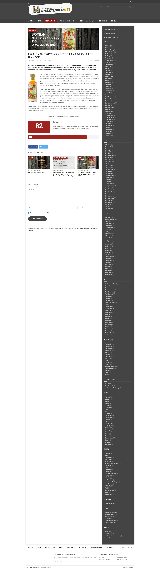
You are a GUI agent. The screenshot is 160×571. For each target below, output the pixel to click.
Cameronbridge (110, 103)
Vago (106, 538)
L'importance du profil (111, 37)
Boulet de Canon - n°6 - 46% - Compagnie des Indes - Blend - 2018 (87, 174)
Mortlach (108, 272)
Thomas (49, 60)
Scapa (107, 304)
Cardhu (107, 109)
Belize (107, 401)
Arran (107, 62)
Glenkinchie (108, 190)
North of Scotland (110, 284)
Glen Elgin (108, 153)
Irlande (107, 362)
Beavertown (108, 457)
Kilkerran (108, 236)
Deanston (108, 131)
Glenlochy (108, 194)
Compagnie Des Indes (60, 158)
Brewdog (108, 461)
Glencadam (108, 173)
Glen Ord (107, 163)
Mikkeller (108, 486)
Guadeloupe (49, 65)
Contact (114, 21)
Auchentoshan (109, 64)
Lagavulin (108, 244)
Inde (106, 360)
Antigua (107, 397)
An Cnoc (107, 54)
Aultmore (108, 68)
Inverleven (108, 229)
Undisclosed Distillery (112, 388)
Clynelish (108, 113)
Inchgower (108, 223)
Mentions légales (105, 559)
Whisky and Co (33, 567)
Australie (108, 350)
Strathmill (108, 314)
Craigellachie (109, 119)
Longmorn (108, 260)
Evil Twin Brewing (110, 473)
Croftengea (108, 121)
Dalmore (107, 127)
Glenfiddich (108, 184)
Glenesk (107, 179)
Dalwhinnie (108, 129)
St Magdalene (109, 308)
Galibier (107, 478)
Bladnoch (108, 86)
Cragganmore (109, 117)
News (39, 21)
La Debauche (109, 480)
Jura (106, 231)
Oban (106, 286)
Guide (61, 21)
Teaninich (108, 322)
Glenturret (108, 204)
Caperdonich (109, 107)
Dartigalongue (109, 503)
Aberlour (107, 48)
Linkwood (108, 250)
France (107, 358)
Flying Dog (108, 476)
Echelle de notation (110, 33)
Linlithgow (108, 252)
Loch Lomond (109, 256)
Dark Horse (108, 469)
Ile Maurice (108, 423)
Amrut (31, 158)
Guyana (107, 419)
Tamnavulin (108, 320)
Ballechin (108, 72)
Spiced (107, 440)
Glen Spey (108, 167)
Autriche (107, 352)
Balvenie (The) (109, 76)
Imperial (107, 221)
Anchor (107, 455)
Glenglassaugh (109, 186)
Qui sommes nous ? (99, 21)
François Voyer (109, 516)
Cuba (106, 409)
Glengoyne (108, 188)
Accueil (30, 21)
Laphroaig (108, 246)
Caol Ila (107, 105)
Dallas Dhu (108, 125)
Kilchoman (108, 234)
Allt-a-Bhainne (109, 52)
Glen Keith (108, 159)
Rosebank (108, 300)
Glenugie (108, 206)
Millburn (107, 268)
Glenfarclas (108, 181)
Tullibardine (108, 333)
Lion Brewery (109, 484)
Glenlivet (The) (109, 192)
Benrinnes (108, 82)
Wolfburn (108, 335)
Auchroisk (108, 66)
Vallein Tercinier (110, 522)
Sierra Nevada (109, 490)
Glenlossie (108, 196)
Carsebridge (109, 111)
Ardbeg (107, 56)
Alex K (131, 567)
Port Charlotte (109, 292)
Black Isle (108, 459)
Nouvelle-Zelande (110, 366)
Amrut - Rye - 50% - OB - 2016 (37, 172)
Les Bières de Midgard (112, 482)
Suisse (107, 372)
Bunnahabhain (109, 99)
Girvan (107, 149)
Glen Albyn (108, 151)
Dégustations (50, 21)
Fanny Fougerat (110, 514)
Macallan (108, 264)
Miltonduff (108, 270)
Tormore (108, 331)
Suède (107, 370)
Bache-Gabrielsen (110, 512)
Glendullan (108, 177)
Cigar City (108, 467)
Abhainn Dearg (109, 50)
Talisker (107, 316)
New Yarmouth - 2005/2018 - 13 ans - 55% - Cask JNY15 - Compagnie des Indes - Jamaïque (63, 174)
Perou (107, 434)
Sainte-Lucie (109, 438)
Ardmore (108, 58)
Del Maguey (108, 534)
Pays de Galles (109, 368)
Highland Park (109, 219)
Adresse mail (58, 561)
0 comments (96, 60)
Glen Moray (108, 161)
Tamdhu (107, 318)
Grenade (107, 413)
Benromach (108, 84)
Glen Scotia (108, 165)
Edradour (108, 145)
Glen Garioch (109, 155)
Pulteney (107, 298)
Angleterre (108, 348)
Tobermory (108, 324)
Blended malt (109, 386)
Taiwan (107, 375)
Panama (107, 432)
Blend (80, 158)
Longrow (108, 262)
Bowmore (108, 91)
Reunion (107, 436)
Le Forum (84, 21)
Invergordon (109, 227)
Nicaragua (108, 430)
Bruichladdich (109, 97)
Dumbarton (108, 136)
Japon (107, 364)
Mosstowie (108, 274)
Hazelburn (108, 217)
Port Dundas (109, 294)
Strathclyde (108, 310)
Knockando (108, 242)
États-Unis (108, 356)
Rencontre (71, 21)
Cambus (107, 101)
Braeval (107, 93)
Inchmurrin (108, 225)
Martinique (108, 428)
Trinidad (65, 65)
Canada (107, 354)
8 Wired (107, 453)
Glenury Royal (109, 208)
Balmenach (108, 74)
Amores (107, 531)
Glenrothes (108, 200)
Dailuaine (108, 123)
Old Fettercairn (109, 290)
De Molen (108, 471)
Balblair (107, 70)
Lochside (108, 258)
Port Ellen (108, 296)
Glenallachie (109, 169)
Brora (107, 95)
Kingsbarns (108, 240)
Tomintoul (108, 329)
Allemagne (108, 346)
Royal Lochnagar (110, 302)
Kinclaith (107, 238)
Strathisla (108, 312)
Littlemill (108, 254)
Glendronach (109, 175)
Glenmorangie (109, 198)
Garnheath (108, 147)
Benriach (108, 80)
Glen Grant (108, 157)
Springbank (108, 306)
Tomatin (107, 327)
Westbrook (108, 494)
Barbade (107, 399)
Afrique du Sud (109, 344)
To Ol (106, 492)
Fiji (106, 411)
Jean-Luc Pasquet (110, 520)
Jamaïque (108, 425)
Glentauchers (109, 202)
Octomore (108, 288)
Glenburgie (108, 171)
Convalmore (109, 115)
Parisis (107, 488)
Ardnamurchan (109, 60)
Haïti (106, 421)
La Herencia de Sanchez (112, 536)
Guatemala (32, 30)
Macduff (107, 266)
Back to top (126, 547)
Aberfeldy (108, 45)
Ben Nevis (108, 78)
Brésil (107, 405)
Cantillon (108, 465)
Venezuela (108, 444)
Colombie (108, 407)
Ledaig (107, 248)
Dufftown (108, 133)
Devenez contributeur (122, 559)
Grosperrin (108, 518)
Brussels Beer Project (112, 463)
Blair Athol (108, 88)
